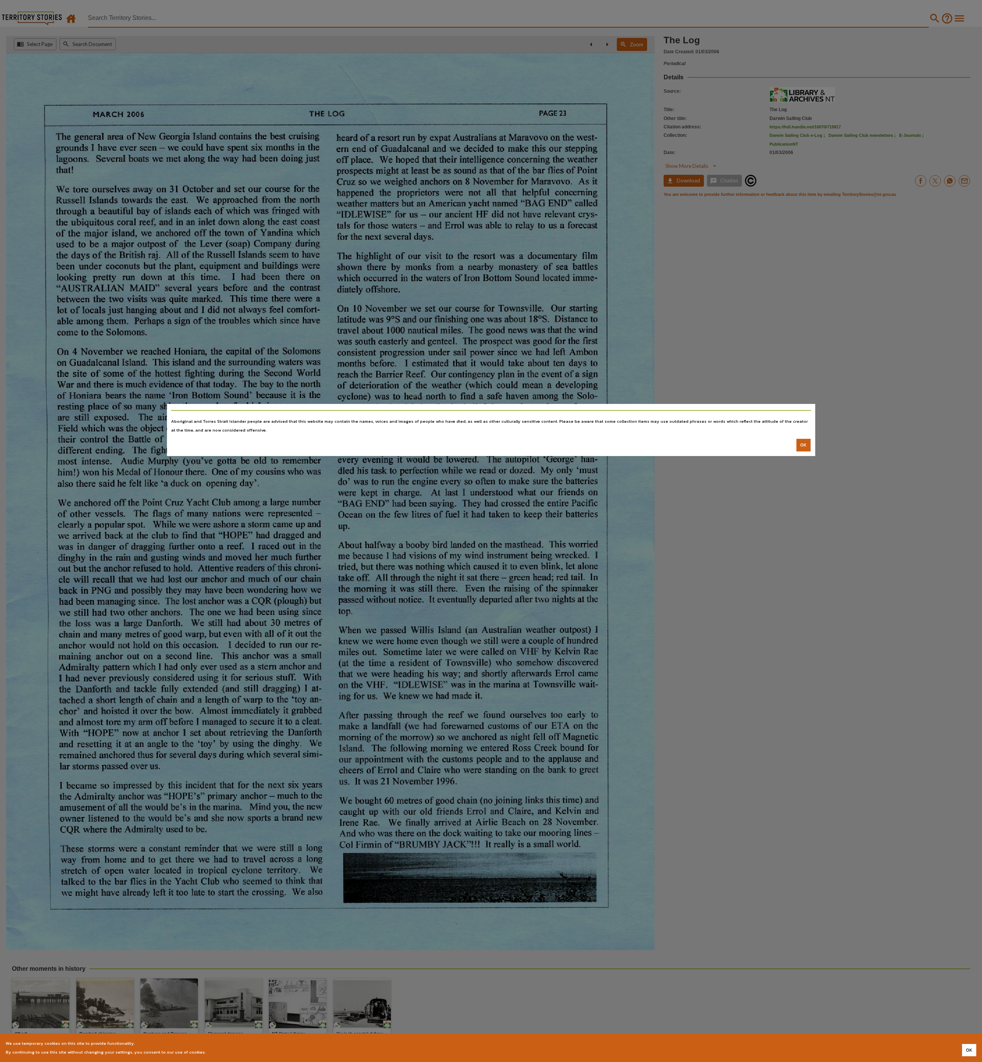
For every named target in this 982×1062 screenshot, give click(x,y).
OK (803, 445)
